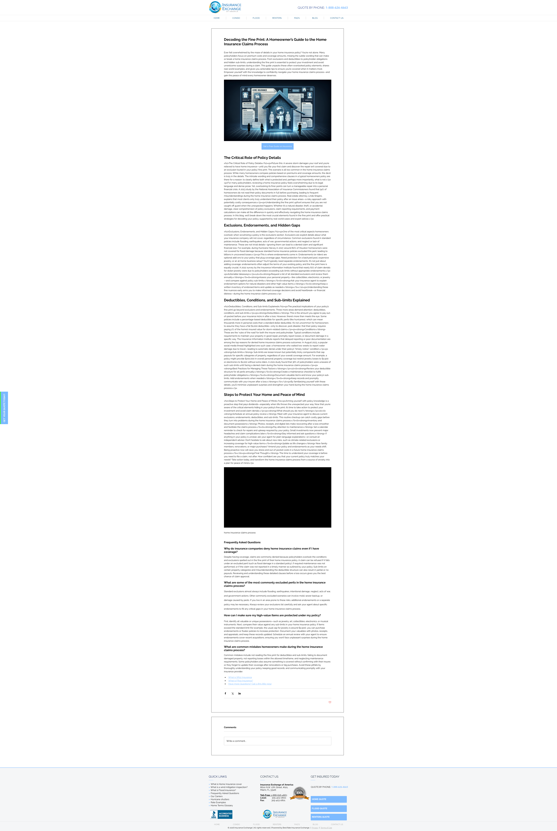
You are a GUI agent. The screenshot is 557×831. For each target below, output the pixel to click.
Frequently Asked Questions (225, 793)
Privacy (315, 828)
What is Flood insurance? (223, 790)
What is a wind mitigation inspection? (229, 787)
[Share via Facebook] (225, 693)
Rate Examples (218, 802)
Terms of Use (326, 828)
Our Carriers (217, 796)
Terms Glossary (225, 805)
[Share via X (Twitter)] (232, 693)
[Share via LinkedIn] (239, 693)
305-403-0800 (279, 797)
